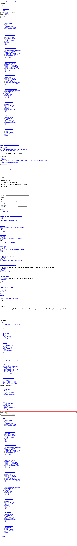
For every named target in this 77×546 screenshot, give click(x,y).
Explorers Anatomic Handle (8, 403)
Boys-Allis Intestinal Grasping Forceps (9, 231)
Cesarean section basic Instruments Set (10, 372)
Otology (4, 353)
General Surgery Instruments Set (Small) (10, 360)
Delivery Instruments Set (7, 379)
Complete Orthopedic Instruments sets (10, 373)
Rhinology (5, 354)
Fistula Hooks (22, 142)
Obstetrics (5, 351)
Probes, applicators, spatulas (8, 338)
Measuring (5, 352)
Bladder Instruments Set (7, 368)
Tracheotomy (5, 346)
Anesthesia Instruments (7, 340)
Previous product (3, 143)
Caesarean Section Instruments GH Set (10, 369)
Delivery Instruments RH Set (8, 378)
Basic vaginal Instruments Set (8, 367)
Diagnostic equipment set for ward (9, 382)
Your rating (2, 186)
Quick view (2, 226)
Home (1, 142)
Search (13, 12)
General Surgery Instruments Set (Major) (10, 362)
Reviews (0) (5, 167)
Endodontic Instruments (7, 400)
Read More (2, 225)
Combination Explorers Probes (9, 394)
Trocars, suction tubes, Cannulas (9, 339)
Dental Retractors (6, 396)
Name (1, 197)
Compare (2, 158)
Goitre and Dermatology (7, 347)
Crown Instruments (6, 395)
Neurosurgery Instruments (8, 345)
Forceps (4, 335)
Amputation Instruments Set (8, 364)
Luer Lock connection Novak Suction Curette (9, 150)
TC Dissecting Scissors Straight (8, 265)
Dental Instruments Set (7, 380)
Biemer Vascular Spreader (6, 287)
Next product (2, 148)
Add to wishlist (3, 159)
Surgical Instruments (7, 142)
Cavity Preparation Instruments (9, 392)
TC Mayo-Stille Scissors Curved (8, 254)
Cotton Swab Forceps (7, 336)
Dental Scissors (6, 397)
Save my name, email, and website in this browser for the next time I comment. (17, 201)
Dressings (5, 343)
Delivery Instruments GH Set (8, 377)
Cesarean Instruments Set (7, 371)
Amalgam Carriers (6, 388)
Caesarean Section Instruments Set (9, 370)
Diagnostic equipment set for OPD (9, 381)
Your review (3, 195)
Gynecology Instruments (15, 142)
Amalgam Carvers (6, 389)
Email (1, 199)
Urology (4, 349)
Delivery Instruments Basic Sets (9, 375)
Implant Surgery (6, 408)
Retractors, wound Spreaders (8, 337)
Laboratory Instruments (7, 409)
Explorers (5, 402)
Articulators (5, 390)
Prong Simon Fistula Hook (5, 146)
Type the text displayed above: (12, 207)
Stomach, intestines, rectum (8, 348)
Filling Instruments (6, 405)
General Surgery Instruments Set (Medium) (11, 361)
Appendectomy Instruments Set (9, 365)
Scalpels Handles (6, 333)
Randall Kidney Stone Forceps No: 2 (9, 298)
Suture (4, 342)
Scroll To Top (3, 536)
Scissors (4, 334)
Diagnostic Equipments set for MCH (10, 383)
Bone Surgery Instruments (8, 344)
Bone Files (5, 391)
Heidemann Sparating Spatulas (9, 407)
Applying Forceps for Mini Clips (8, 242)
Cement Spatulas (6, 393)
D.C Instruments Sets (7, 374)
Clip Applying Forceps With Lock (8, 220)
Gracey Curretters (6, 406)
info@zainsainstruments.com (6, 322)
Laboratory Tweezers (7, 410)
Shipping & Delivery (7, 169)
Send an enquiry (4, 164)
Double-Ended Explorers (7, 398)
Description (5, 166)
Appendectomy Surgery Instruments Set (10, 366)
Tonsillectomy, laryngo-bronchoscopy (10, 356)
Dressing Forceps (4, 276)
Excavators (5, 401)
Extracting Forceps (6, 404)
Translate (9, 413)
